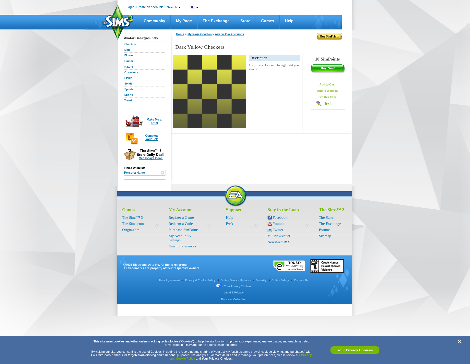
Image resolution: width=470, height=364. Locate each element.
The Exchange (216, 21)
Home (180, 34)
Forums (324, 230)
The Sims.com (133, 224)
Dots (127, 49)
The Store (326, 217)
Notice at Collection (234, 299)
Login (130, 7)
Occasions (131, 72)
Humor (128, 61)
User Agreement (170, 280)
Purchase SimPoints (184, 230)
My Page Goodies (200, 34)
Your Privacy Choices (355, 350)
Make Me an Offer (155, 121)
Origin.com (131, 230)
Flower (128, 55)
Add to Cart (327, 84)
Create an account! (149, 7)
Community (154, 21)
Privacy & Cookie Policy (200, 280)
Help (289, 21)
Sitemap (325, 236)
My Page (184, 21)
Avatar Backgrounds (229, 34)
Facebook (280, 217)
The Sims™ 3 (132, 217)
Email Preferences (182, 246)
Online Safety (280, 280)
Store (245, 21)
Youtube (279, 224)
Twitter (278, 230)
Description (258, 58)
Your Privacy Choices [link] (237, 286)
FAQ (229, 224)
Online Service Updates (236, 280)
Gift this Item (327, 97)
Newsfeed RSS (279, 242)
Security (261, 280)
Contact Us (301, 280)
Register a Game (181, 217)
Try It (328, 103)
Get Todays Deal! (151, 158)
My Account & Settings (180, 238)
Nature (128, 66)
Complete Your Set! (152, 137)
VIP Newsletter (279, 236)
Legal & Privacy (234, 292)
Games (267, 21)
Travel (128, 100)
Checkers (130, 44)
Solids (128, 83)
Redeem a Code (181, 224)
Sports (128, 94)
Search (172, 7)
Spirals (128, 89)
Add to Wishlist (327, 91)
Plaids (128, 77)
